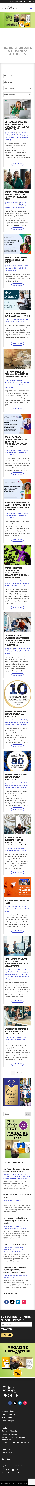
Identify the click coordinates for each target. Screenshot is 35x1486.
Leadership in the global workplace (16, 135)
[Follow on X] (12, 1302)
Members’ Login (16, 1)
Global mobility (22, 720)
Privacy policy (7, 1453)
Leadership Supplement (11, 1434)
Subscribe (7, 1335)
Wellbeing (8, 140)
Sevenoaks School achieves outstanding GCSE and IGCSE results (16, 1220)
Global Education (11, 1178)
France (27, 1176)
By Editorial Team (10, 266)
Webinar (13, 270)
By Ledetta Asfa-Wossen (12, 906)
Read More (17, 164)
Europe (6, 1174)
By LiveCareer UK (10, 133)
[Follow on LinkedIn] (18, 1302)
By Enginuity (9, 649)
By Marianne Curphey (12, 380)
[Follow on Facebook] (6, 1302)
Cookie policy (7, 1456)
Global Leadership (15, 205)
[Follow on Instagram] (24, 1302)
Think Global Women (21, 137)
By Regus (8, 319)
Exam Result (14, 1174)
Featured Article (22, 133)
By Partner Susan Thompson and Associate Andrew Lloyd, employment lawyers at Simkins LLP (17, 972)
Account (27, 1)
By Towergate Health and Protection (16, 848)
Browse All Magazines (10, 1431)
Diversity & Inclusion (9, 1414)
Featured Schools (17, 1176)
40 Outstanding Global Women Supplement (13, 1438)
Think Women (21, 724)
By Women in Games (11, 581)
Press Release (9, 137)
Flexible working (8, 1417)
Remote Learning (10, 724)
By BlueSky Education (12, 203)
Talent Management (9, 1421)
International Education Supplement (15, 1442)
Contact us (6, 1459)
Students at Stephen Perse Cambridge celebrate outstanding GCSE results (15, 1269)
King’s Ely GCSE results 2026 (15, 1244)
